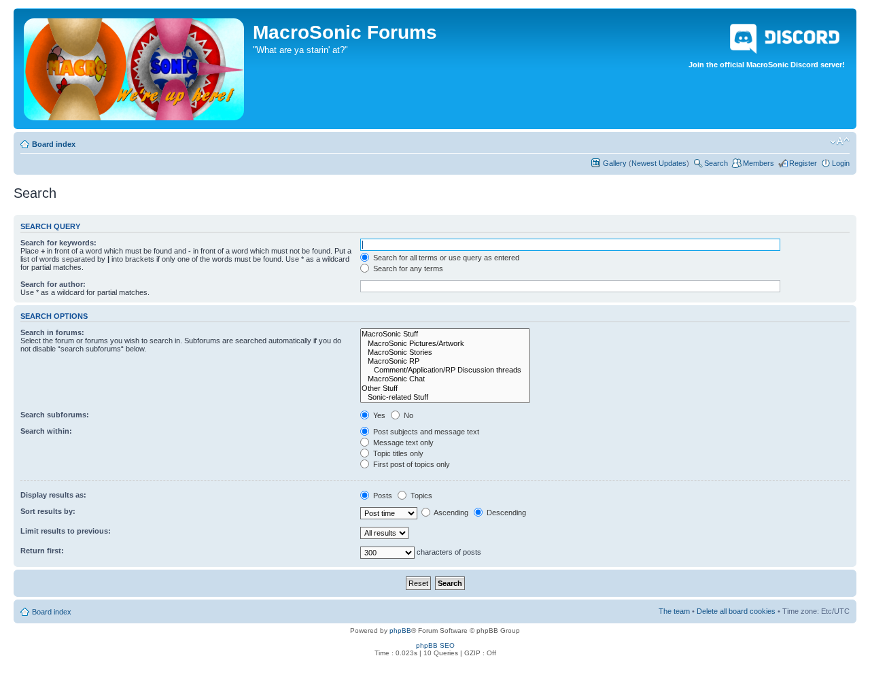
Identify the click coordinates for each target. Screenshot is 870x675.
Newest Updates (658, 163)
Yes (378, 415)
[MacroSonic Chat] (445, 379)
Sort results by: (47, 511)
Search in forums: (52, 332)
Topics (420, 495)
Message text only (402, 442)
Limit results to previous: (65, 531)
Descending (505, 512)
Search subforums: (54, 415)
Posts (381, 495)
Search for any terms (407, 268)
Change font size (840, 141)
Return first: (42, 551)
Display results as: (53, 495)
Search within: (46, 431)
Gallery (615, 163)
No (407, 415)
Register (803, 163)
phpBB (400, 630)
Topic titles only (397, 453)
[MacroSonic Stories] (445, 352)
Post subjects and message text (425, 432)
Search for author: (53, 284)
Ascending (450, 512)
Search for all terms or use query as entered (445, 258)
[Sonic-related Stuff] (445, 397)
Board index (53, 144)
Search (716, 163)
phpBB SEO (435, 645)
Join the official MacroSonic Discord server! (767, 64)
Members (758, 163)
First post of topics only (410, 464)
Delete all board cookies (736, 611)
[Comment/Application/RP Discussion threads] (445, 370)
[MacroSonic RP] (445, 361)
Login (841, 163)
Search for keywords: (58, 243)
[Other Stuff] (445, 388)
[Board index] (135, 67)
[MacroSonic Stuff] (445, 334)
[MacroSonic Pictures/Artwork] (445, 343)
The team (674, 611)
